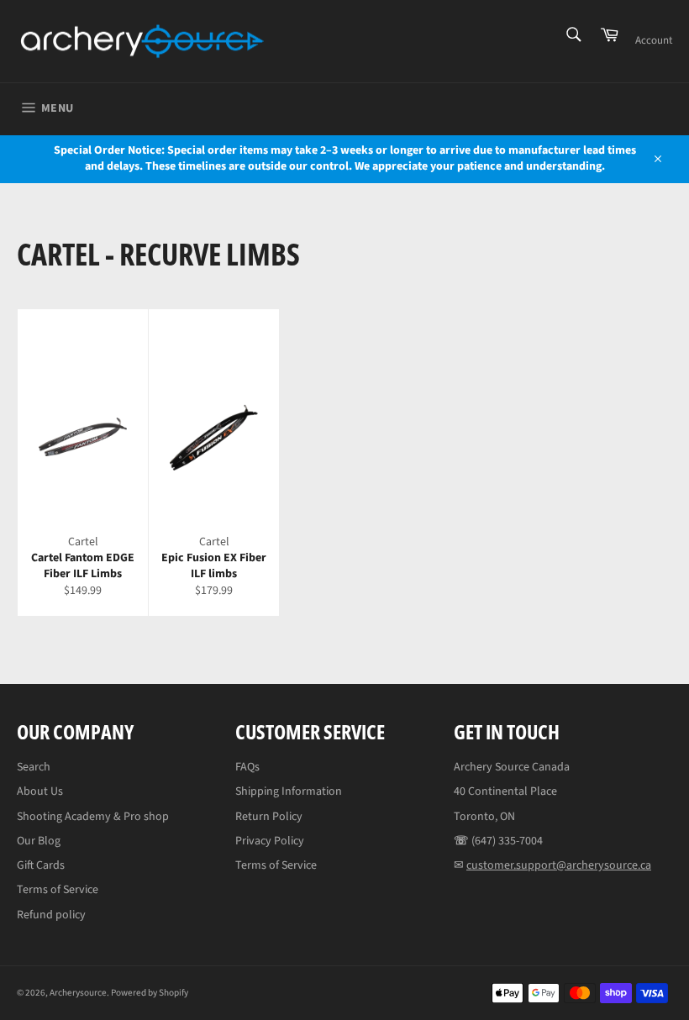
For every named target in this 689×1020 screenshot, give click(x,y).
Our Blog (38, 841)
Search (33, 767)
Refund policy (51, 915)
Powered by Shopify (149, 992)
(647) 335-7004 (507, 841)
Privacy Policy (269, 841)
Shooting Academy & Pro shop (93, 816)
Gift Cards (41, 865)
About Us (40, 791)
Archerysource (78, 992)
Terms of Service (57, 889)
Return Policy (268, 816)
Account (653, 40)
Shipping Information (288, 791)
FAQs (247, 767)
